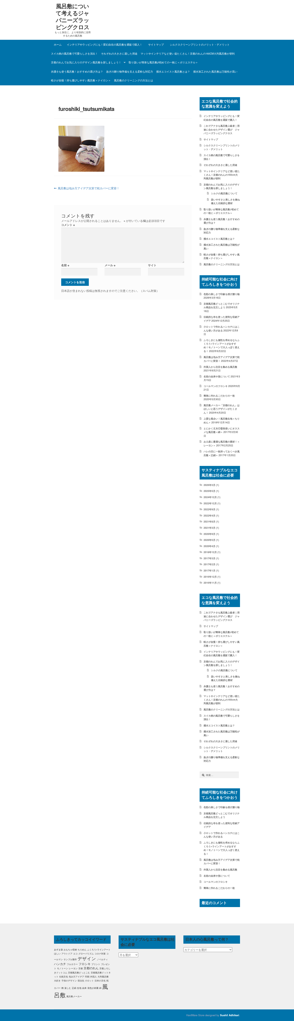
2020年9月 (209, 534)
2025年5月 (209, 491)
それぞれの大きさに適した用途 (119, 53)
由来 (84, 987)
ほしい (57, 953)
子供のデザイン (69, 980)
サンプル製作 (70, 959)
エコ (75, 953)
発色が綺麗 (92, 987)
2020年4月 (209, 546)
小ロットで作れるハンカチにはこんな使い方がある (222, 328)
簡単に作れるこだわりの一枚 (219, 395)
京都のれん (91, 968)
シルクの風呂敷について (224, 193)
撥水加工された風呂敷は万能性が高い (215, 71)
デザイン (87, 958)
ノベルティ (102, 959)
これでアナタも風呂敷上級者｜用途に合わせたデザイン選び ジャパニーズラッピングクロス (222, 129)
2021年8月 (209, 521)
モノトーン (62, 968)
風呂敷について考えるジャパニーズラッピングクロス (72, 16)
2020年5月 (209, 540)
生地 (79, 987)
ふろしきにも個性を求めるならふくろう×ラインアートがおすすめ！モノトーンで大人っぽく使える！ (222, 345)
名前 (65, 265)
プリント (95, 964)
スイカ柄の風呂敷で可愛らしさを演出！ (74, 53)
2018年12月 (210, 552)
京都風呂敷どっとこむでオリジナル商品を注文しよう (222, 305)
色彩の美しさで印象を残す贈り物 (222, 294)
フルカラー (72, 964)
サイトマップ (156, 44)
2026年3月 (209, 485)
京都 (80, 968)
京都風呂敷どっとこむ (79, 972)
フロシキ (85, 964)
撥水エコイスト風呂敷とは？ (173, 71)
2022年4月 (209, 515)
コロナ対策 (100, 953)
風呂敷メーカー (74, 996)
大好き (57, 980)
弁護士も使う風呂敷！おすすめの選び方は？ (77, 71)
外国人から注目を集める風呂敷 (220, 367)
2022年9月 (209, 509)
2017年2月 (209, 564)
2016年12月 (210, 576)
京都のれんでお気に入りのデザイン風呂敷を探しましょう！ (86, 62)
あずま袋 (58, 949)
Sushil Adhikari (229, 1015)
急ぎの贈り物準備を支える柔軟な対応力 (129, 71)
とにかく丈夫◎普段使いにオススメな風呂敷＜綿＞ (222, 430)
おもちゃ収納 (70, 949)
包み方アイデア (76, 976)
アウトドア (66, 953)
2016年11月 (210, 582)
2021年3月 (209, 527)
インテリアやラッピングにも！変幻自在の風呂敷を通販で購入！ (104, 44)
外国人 (93, 976)
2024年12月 (210, 497)
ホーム (58, 44)
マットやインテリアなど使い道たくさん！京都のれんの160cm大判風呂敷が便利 (188, 53)
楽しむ (67, 987)
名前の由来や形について (217, 376)
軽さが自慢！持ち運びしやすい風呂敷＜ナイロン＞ (81, 80)
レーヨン (73, 968)
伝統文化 (63, 976)
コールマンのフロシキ (216, 386)
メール (110, 265)
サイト (152, 265)
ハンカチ (60, 964)
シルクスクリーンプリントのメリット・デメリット (200, 44)
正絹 (74, 987)
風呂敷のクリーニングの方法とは (133, 80)
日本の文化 (100, 980)
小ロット (89, 980)
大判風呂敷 (103, 976)
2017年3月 (209, 558)
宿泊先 (81, 980)
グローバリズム (86, 953)
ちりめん (82, 949)
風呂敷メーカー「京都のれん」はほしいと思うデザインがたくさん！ (222, 408)
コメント (68, 225)
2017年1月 (209, 570)
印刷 (87, 976)
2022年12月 (210, 503)
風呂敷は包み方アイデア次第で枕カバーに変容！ (88, 188)
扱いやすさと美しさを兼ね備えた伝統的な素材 (225, 201)
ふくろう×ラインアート (98, 949)
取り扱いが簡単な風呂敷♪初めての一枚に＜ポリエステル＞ (163, 62)
